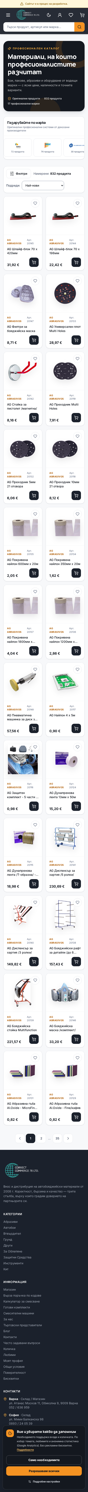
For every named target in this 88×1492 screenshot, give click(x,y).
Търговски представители (22, 1325)
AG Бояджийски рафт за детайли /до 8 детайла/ (65, 950)
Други (7, 1245)
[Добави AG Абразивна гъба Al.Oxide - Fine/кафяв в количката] (76, 1117)
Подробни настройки (46, 1481)
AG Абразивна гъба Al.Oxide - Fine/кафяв (65, 1105)
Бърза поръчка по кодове (22, 1295)
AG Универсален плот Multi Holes (65, 328)
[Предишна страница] (20, 1138)
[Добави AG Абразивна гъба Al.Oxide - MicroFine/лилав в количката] (34, 1117)
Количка (9, 1349)
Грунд (7, 1239)
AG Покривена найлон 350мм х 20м (64, 562)
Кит (6, 1269)
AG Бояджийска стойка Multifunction (22, 1028)
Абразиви (10, 1221)
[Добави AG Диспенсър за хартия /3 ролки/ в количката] (34, 961)
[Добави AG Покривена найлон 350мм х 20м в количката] (76, 573)
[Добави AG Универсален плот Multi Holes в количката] (76, 340)
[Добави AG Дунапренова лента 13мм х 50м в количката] (76, 806)
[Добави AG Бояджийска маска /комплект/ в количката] (76, 1039)
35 (57, 1138)
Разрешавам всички (44, 1471)
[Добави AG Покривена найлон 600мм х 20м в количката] (34, 573)
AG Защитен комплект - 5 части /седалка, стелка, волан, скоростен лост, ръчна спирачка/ (22, 795)
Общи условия (14, 1366)
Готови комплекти (16, 1307)
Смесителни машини (18, 1313)
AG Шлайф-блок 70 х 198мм (64, 251)
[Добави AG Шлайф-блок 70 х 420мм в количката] (34, 262)
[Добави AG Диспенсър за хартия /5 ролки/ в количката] (76, 883)
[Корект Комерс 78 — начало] (28, 15)
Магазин (9, 1289)
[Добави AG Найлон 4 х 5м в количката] (76, 728)
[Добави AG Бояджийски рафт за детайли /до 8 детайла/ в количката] (76, 961)
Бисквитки (11, 1378)
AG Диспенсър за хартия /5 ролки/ (62, 872)
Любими (9, 1355)
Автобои (9, 1227)
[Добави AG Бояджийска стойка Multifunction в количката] (34, 1039)
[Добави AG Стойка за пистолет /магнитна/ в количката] (34, 417)
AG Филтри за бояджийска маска (21, 328)
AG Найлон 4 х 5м (62, 715)
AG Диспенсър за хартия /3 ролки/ (20, 950)
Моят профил (13, 1360)
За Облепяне (12, 1251)
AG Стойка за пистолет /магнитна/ (22, 406)
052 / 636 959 (19, 1407)
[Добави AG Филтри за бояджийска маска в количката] (34, 340)
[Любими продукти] (71, 15)
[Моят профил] (60, 15)
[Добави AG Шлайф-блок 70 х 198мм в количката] (76, 262)
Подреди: (13, 185)
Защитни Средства (17, 1257)
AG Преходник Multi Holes (64, 406)
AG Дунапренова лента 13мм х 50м (62, 795)
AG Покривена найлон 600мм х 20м (22, 562)
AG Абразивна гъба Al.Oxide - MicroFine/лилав (22, 1106)
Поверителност (14, 1372)
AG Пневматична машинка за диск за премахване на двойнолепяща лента (22, 717)
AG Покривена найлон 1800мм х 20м (19, 640)
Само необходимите (44, 1460)
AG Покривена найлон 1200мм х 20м (62, 640)
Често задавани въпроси (21, 1343)
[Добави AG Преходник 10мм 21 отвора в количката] (76, 495)
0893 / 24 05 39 (20, 1423)
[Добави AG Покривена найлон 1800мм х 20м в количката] (34, 650)
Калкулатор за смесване (21, 1301)
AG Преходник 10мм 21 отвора (64, 484)
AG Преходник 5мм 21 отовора (21, 484)
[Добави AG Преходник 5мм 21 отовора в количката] (34, 495)
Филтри (21, 173)
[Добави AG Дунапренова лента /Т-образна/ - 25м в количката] (34, 883)
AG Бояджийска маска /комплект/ (62, 1028)
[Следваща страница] (68, 1138)
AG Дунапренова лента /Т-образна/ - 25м (21, 873)
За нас (8, 1319)
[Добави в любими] (35, 203)
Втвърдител (12, 1233)
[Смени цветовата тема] (48, 15)
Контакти (10, 1337)
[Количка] (82, 15)
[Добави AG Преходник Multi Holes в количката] (76, 417)
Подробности (25, 1449)
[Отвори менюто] (8, 15)
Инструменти (13, 1263)
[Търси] (79, 27)
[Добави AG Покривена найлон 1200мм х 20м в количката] (76, 650)
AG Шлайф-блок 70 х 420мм (22, 251)
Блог (6, 1331)
